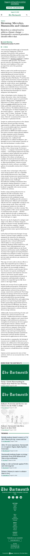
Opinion (3, 21)
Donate (15, 524)
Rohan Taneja (5, 385)
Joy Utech (5, 460)
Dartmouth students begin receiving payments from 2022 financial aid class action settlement (14, 456)
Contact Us (15, 535)
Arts (15, 510)
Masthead (15, 526)
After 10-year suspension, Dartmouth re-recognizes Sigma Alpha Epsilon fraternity (14, 447)
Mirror (15, 514)
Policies (15, 529)
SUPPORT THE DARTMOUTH (15, 7)
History (15, 525)
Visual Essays (15, 518)
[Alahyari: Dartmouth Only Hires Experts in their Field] (15, 416)
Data (15, 515)
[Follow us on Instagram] (16, 497)
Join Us (15, 528)
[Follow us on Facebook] (13, 497)
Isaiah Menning (7, 42)
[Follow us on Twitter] (9, 497)
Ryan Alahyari (5, 407)
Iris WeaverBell (6, 441)
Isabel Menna (6, 475)
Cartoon (15, 517)
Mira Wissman (6, 450)
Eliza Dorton (5, 467)
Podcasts (15, 520)
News (15, 506)
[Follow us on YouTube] (20, 497)
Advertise (15, 533)
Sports (15, 509)
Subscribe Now (14, 540)
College (15, 504)
